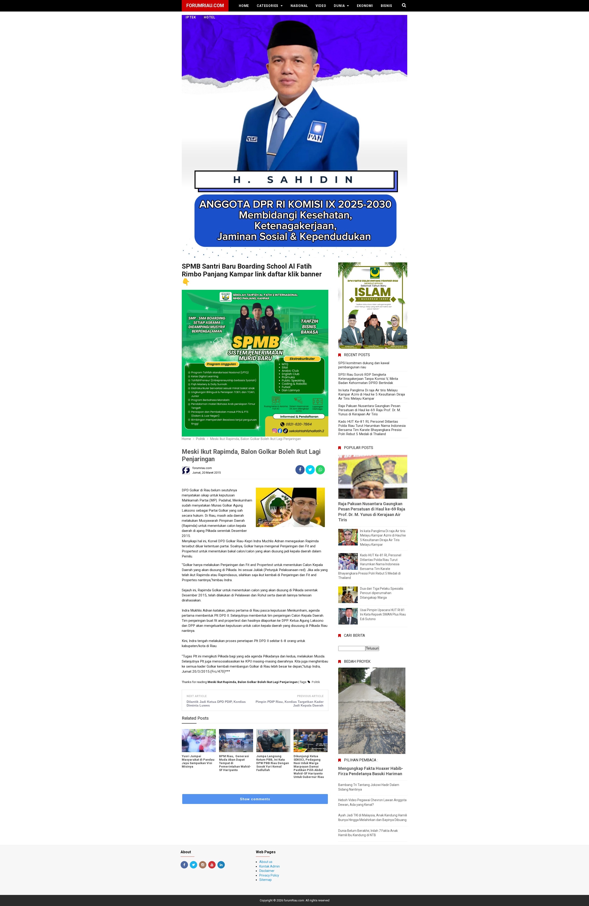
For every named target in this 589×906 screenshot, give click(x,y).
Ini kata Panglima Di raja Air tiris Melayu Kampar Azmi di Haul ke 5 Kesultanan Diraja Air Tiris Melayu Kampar (371, 394)
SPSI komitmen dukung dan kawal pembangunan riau (363, 365)
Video (321, 6)
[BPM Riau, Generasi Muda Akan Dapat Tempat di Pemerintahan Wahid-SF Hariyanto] (236, 740)
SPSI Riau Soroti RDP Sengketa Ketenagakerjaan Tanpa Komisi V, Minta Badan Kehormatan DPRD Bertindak (368, 378)
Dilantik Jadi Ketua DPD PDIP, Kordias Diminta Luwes (216, 703)
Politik (316, 682)
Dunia (339, 6)
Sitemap (265, 880)
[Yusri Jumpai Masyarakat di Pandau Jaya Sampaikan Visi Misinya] (199, 740)
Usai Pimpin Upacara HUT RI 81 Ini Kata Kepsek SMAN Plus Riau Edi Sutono (383, 614)
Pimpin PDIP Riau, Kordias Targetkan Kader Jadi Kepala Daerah (289, 703)
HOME (244, 6)
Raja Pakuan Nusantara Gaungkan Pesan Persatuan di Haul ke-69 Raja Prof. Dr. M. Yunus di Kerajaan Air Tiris (369, 410)
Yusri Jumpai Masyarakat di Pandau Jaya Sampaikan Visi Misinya (198, 761)
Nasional (299, 6)
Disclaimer (266, 871)
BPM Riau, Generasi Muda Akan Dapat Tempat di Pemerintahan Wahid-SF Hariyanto (235, 763)
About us (265, 862)
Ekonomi (365, 6)
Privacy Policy (269, 875)
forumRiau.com (294, 900)
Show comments (255, 799)
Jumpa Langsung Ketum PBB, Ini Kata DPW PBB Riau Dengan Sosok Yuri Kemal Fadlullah (272, 763)
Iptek (191, 17)
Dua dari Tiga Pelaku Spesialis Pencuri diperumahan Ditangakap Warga (381, 593)
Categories (267, 6)
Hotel (209, 17)
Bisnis (386, 6)
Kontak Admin (269, 866)
